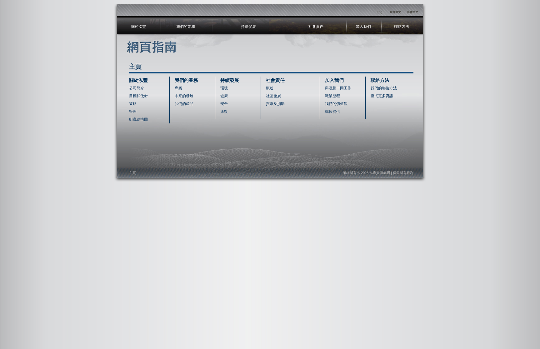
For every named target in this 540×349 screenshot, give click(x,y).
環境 (224, 88)
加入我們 (363, 26)
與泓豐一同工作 (338, 88)
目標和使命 (138, 96)
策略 (133, 104)
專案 (178, 88)
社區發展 (273, 96)
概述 (269, 88)
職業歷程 (332, 96)
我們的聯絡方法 (384, 88)
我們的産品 (184, 104)
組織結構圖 (138, 119)
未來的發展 (184, 96)
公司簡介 (136, 88)
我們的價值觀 (336, 104)
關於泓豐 (138, 26)
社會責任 (315, 26)
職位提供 (332, 111)
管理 (133, 111)
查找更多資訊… (384, 96)
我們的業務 (185, 26)
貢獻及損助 (275, 104)
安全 (224, 104)
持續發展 (248, 26)
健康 (224, 96)
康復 (224, 111)
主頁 (132, 173)
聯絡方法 (401, 26)
